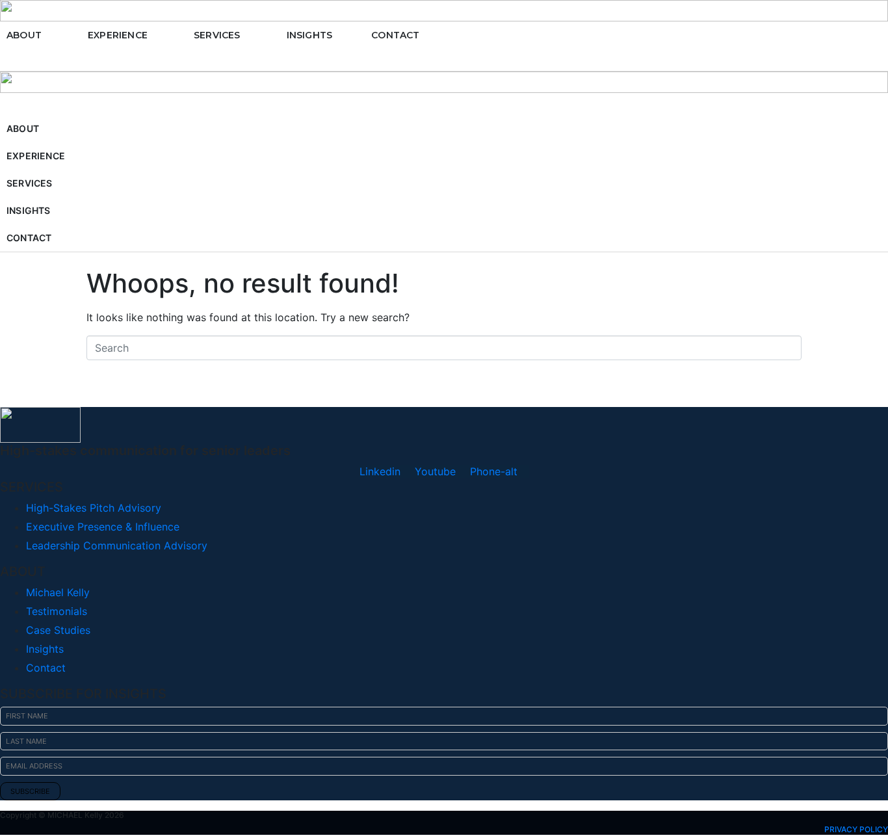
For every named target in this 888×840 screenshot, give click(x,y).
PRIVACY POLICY (856, 829)
